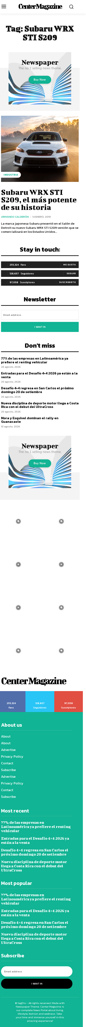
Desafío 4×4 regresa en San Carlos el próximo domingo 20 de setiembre (37, 390)
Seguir (71, 273)
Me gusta (69, 264)
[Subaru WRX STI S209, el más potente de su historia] (40, 149)
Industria (11, 175)
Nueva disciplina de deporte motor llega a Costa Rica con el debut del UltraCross (40, 405)
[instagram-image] (61, 521)
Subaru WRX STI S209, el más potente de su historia (39, 199)
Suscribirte (67, 282)
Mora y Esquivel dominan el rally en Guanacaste (29, 419)
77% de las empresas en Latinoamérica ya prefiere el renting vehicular (34, 360)
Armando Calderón (15, 217)
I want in (40, 327)
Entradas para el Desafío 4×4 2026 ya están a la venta (39, 375)
